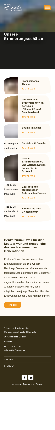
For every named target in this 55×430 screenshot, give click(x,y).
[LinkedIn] (30, 377)
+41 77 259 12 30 (12, 346)
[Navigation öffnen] (47, 7)
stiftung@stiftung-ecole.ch (16, 350)
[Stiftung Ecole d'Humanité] (13, 7)
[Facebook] (24, 377)
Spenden (13, 305)
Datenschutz (29, 384)
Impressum (17, 384)
